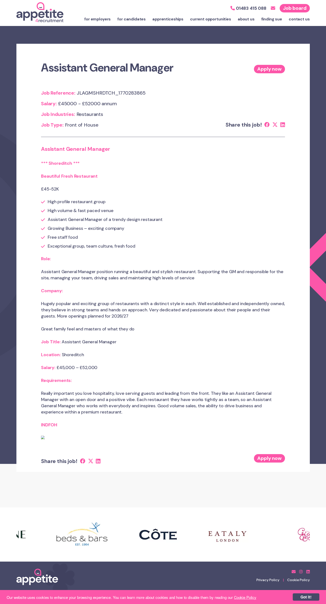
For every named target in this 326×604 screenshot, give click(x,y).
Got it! (306, 597)
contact (299, 19)
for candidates (131, 19)
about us (246, 19)
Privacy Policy (267, 580)
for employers (97, 19)
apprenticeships (167, 19)
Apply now (269, 69)
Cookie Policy (245, 597)
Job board (294, 8)
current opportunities (210, 19)
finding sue (271, 19)
